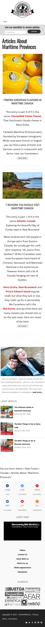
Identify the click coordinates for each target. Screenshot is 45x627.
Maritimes (9, 308)
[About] (22, 362)
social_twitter (29, 622)
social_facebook (32, 622)
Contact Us (22, 554)
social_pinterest (35, 622)
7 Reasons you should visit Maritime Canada (23, 206)
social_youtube (26, 622)
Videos (22, 550)
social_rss (41, 622)
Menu (5, 21)
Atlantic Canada (26, 221)
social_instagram (38, 622)
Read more (22, 158)
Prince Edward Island (18, 291)
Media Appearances (22, 567)
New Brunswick (27, 287)
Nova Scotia (10, 287)
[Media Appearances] (22, 597)
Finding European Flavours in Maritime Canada (23, 101)
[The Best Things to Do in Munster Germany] (7, 445)
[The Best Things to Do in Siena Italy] (7, 428)
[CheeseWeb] (22, 9)
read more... (37, 392)
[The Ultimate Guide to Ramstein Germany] (7, 412)
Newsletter (22, 572)
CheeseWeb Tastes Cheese (26, 116)
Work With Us (22, 559)
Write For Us (22, 563)
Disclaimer (12, 619)
